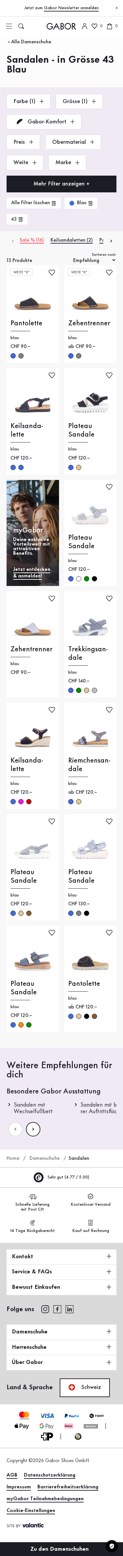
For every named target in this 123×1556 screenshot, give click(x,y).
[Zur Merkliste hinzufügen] (52, 272)
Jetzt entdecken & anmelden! (31, 572)
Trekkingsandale (88, 653)
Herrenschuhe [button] (29, 1347)
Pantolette (26, 323)
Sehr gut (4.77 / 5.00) (67, 1177)
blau (13, 467)
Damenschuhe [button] (30, 1331)
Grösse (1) (76, 101)
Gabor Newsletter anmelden (71, 8)
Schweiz (90, 1387)
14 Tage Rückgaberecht (32, 1231)
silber (94, 690)
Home (13, 1158)
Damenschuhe (45, 1158)
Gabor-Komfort (47, 121)
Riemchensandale (89, 764)
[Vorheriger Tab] (12, 240)
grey (21, 355)
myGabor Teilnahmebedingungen (45, 1499)
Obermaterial (70, 142)
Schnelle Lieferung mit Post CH (32, 1206)
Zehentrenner (89, 323)
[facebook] (57, 1309)
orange (21, 1024)
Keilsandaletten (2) (72, 240)
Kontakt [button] (22, 1256)
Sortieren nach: (104, 254)
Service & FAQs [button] (32, 1271)
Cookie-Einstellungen (31, 1510)
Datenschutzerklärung (49, 1475)
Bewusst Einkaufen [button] (36, 1287)
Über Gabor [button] (27, 1362)
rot (28, 801)
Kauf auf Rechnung (90, 1231)
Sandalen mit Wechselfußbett (33, 1108)
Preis (20, 142)
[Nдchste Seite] (33, 1129)
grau (78, 913)
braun (28, 913)
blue (13, 355)
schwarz (94, 578)
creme (78, 578)
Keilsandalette (26, 430)
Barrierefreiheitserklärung (67, 1487)
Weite (21, 162)
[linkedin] (69, 1309)
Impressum (19, 1487)
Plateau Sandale (81, 430)
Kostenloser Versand (91, 1204)
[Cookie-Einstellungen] (112, 1546)
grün (86, 578)
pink (21, 801)
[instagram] (45, 1309)
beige (78, 467)
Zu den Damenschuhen (60, 1549)
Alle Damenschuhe (31, 42)
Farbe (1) (25, 101)
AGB (12, 1475)
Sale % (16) (32, 240)
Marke (64, 162)
